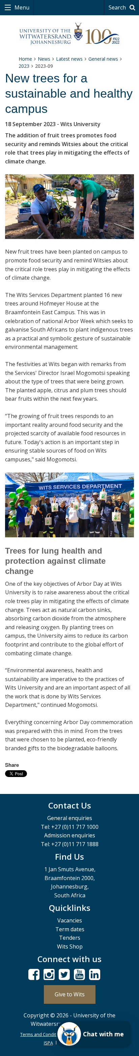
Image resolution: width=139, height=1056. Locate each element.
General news (103, 59)
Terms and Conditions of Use (49, 1034)
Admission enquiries (69, 835)
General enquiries (69, 818)
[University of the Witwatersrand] (70, 34)
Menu (21, 7)
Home (25, 59)
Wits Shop (70, 946)
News (44, 59)
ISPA (48, 1043)
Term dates (69, 929)
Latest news (69, 59)
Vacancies (69, 920)
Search (118, 7)
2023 (24, 66)
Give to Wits (70, 994)
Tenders (69, 937)
